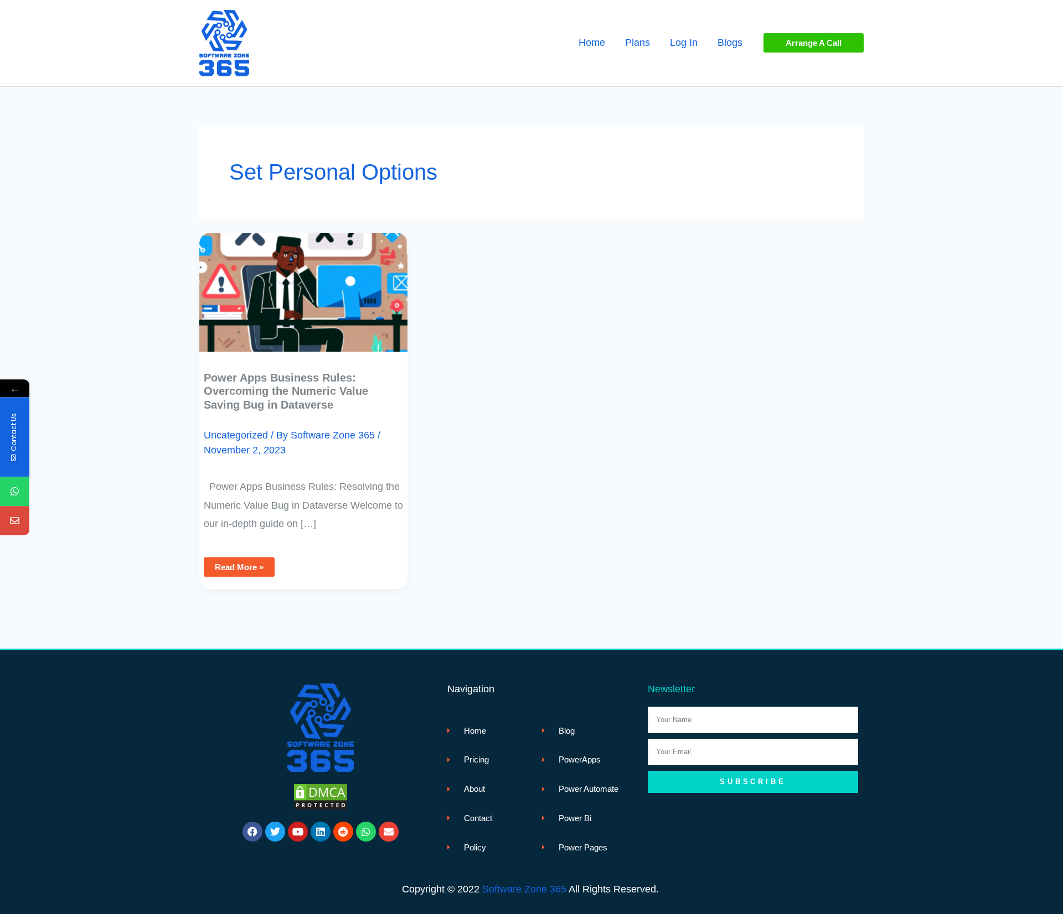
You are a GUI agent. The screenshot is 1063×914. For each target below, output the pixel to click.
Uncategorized (236, 435)
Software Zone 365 (524, 889)
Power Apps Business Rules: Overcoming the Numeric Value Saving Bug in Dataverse (286, 391)
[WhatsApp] (14, 491)
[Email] (14, 520)
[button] (813, 43)
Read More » (239, 564)
